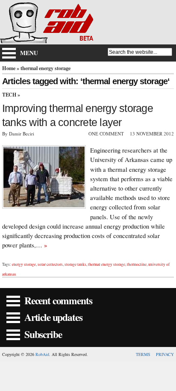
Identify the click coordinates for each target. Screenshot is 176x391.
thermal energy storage (106, 264)
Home (8, 68)
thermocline (137, 264)
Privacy (165, 354)
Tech (9, 94)
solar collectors (50, 264)
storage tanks (75, 264)
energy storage (24, 264)
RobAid (42, 354)
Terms (143, 354)
